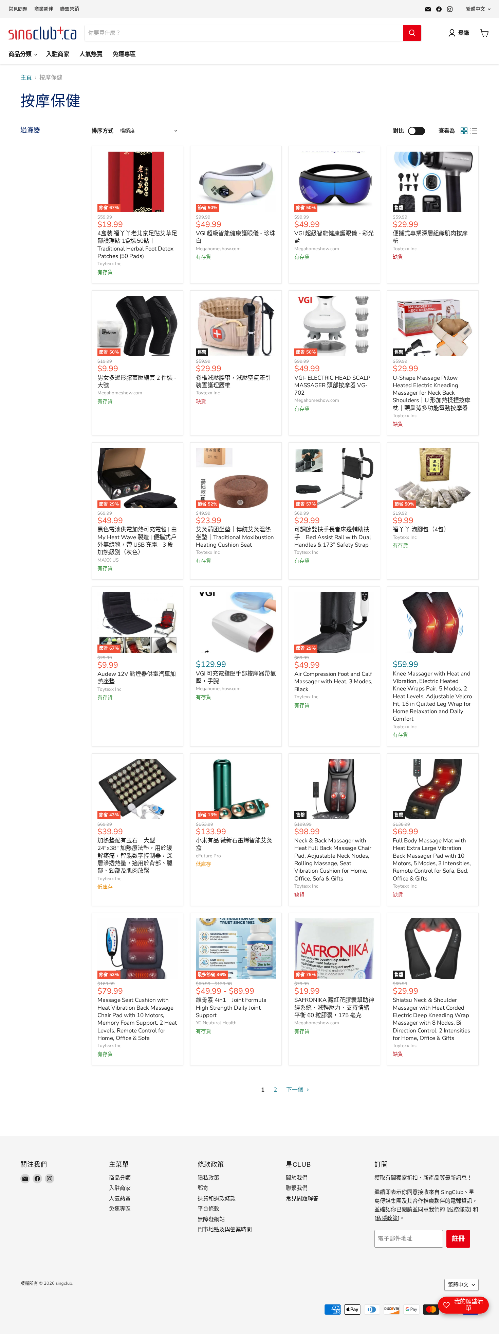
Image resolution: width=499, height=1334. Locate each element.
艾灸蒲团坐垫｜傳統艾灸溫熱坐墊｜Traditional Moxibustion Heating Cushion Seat (235, 537)
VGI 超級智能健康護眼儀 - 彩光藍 (334, 237)
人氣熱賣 (91, 54)
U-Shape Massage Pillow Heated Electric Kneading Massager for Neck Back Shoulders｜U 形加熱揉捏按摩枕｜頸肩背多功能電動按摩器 (431, 393)
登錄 (463, 33)
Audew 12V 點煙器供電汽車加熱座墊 (136, 677)
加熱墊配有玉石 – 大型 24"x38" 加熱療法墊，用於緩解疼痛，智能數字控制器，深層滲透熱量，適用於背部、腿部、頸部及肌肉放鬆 (134, 856)
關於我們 (297, 1178)
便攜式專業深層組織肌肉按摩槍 (430, 237)
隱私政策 (208, 1178)
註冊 (458, 1238)
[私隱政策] (387, 1218)
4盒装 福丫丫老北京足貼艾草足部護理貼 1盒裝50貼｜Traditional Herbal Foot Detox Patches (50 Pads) (137, 244)
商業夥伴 (43, 9)
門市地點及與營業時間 (225, 1229)
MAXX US (107, 560)
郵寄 (203, 1188)
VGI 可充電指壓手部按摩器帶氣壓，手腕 (236, 677)
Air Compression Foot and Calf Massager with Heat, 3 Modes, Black (333, 681)
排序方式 (102, 131)
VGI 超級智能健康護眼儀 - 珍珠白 (235, 237)
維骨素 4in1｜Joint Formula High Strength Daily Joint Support (231, 1007)
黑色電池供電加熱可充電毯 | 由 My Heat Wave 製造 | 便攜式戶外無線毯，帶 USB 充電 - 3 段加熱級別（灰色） (137, 541)
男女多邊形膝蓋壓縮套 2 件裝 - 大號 (137, 381)
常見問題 (17, 9)
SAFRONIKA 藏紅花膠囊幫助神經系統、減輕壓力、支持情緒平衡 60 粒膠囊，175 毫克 (334, 1007)
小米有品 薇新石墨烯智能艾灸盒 (234, 844)
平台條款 (208, 1209)
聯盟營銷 (69, 9)
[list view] (474, 131)
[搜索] (412, 33)
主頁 (26, 77)
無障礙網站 (211, 1219)
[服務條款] (459, 1209)
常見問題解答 (302, 1198)
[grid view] (464, 131)
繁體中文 (475, 9)
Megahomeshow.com (218, 248)
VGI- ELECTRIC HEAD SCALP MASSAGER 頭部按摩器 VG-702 (332, 385)
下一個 (295, 1090)
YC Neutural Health (216, 1023)
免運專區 (124, 54)
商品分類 (20, 54)
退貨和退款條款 (217, 1198)
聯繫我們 (297, 1188)
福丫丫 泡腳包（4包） (421, 529)
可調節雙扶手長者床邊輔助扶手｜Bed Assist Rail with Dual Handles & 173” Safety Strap (332, 537)
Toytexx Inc (109, 263)
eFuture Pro (208, 856)
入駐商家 (57, 54)
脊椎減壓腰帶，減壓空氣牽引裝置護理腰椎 (233, 381)
